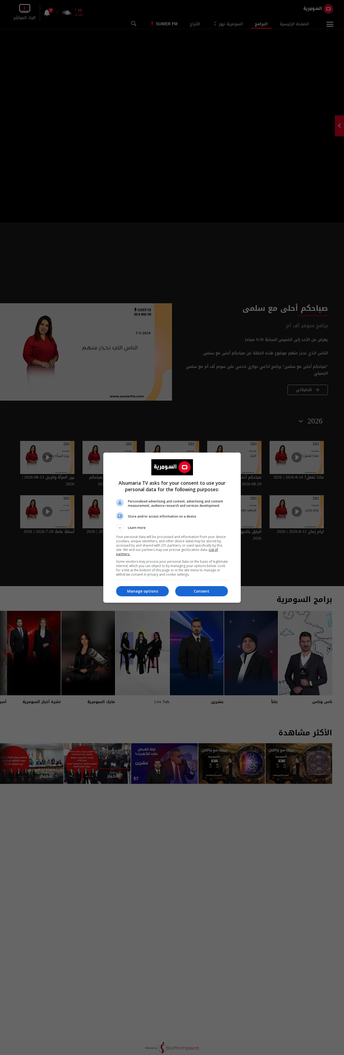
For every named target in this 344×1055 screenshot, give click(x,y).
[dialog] (172, 527)
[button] (172, 528)
